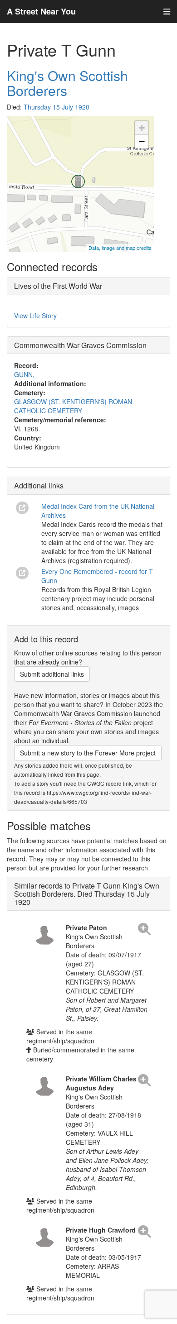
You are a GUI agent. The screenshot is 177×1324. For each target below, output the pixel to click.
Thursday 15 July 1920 (56, 106)
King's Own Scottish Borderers (67, 83)
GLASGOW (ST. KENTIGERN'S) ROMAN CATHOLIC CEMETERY (73, 406)
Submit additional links (52, 674)
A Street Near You (41, 11)
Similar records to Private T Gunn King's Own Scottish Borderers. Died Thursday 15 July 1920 (86, 893)
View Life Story (35, 315)
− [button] (142, 141)
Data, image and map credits (120, 247)
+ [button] (142, 128)
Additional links (39, 485)
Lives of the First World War (58, 286)
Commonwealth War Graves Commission (80, 345)
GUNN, (24, 374)
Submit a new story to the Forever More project (88, 752)
